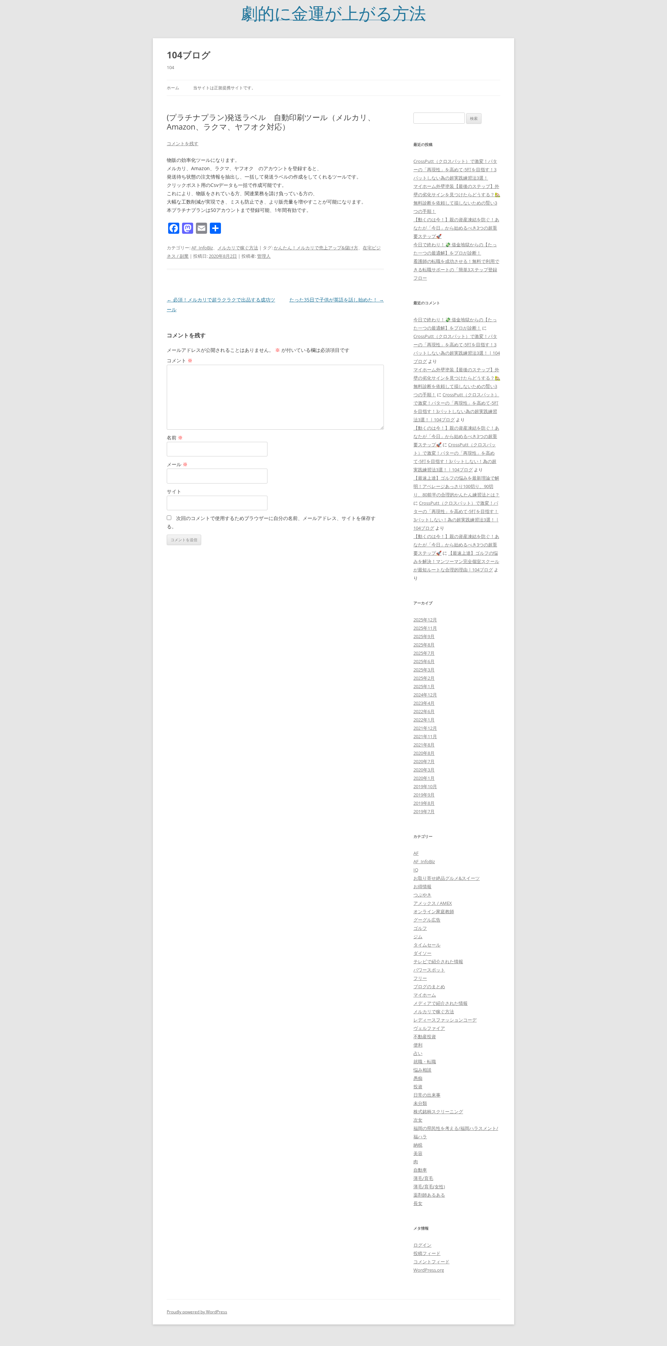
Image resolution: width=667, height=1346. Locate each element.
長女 (417, 1203)
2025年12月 (425, 620)
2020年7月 (424, 761)
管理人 (264, 256)
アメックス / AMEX (432, 903)
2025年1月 (424, 686)
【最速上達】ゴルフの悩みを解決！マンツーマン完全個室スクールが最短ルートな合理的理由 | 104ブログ (456, 561)
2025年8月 (424, 645)
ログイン (422, 1245)
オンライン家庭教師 (433, 911)
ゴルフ (420, 928)
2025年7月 (424, 653)
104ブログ (189, 55)
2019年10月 (425, 786)
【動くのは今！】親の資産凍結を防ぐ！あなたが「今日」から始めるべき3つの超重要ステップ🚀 (456, 227)
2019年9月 (424, 795)
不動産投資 (424, 1036)
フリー (420, 978)
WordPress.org (428, 1270)
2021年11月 (425, 736)
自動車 (420, 1170)
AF (416, 853)
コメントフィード (431, 1261)
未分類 (420, 1103)
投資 (417, 1086)
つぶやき (422, 895)
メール (177, 464)
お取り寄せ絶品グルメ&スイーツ (446, 878)
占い (417, 1053)
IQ (415, 870)
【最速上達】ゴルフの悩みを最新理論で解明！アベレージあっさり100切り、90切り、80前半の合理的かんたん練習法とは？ (456, 486)
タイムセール (426, 945)
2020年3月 (424, 770)
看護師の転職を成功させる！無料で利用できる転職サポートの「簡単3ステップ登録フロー (456, 269)
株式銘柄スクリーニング (438, 1111)
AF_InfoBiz (202, 248)
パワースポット (429, 970)
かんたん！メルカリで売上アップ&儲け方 (316, 248)
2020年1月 (424, 778)
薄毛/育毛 (423, 1178)
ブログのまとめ (429, 986)
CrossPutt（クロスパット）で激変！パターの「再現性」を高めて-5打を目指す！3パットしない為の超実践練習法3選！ (455, 169)
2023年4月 (424, 703)
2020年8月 (424, 753)
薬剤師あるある (429, 1195)
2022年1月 (424, 720)
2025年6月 (424, 661)
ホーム (173, 88)
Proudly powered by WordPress (197, 1312)
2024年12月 (425, 695)
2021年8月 (424, 745)
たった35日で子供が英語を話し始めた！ (336, 299)
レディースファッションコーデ (445, 1020)
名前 (175, 437)
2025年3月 (424, 670)
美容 (417, 1153)
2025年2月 (424, 678)
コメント (179, 360)
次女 (417, 1120)
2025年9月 (424, 636)
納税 (417, 1145)
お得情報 (422, 886)
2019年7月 (424, 811)
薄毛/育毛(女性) (429, 1186)
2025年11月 (425, 628)
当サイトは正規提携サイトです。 (224, 88)
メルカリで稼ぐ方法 (237, 248)
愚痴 (417, 1078)
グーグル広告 (426, 920)
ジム (417, 936)
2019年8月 (424, 803)
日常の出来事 (426, 1095)
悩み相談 (422, 1070)
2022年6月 (424, 711)
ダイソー (422, 953)
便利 (417, 1045)
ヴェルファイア (429, 1028)
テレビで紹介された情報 (438, 961)
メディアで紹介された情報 (440, 1003)
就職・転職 (424, 1061)
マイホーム (424, 995)
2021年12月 (425, 728)
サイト (174, 491)
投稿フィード (426, 1253)
